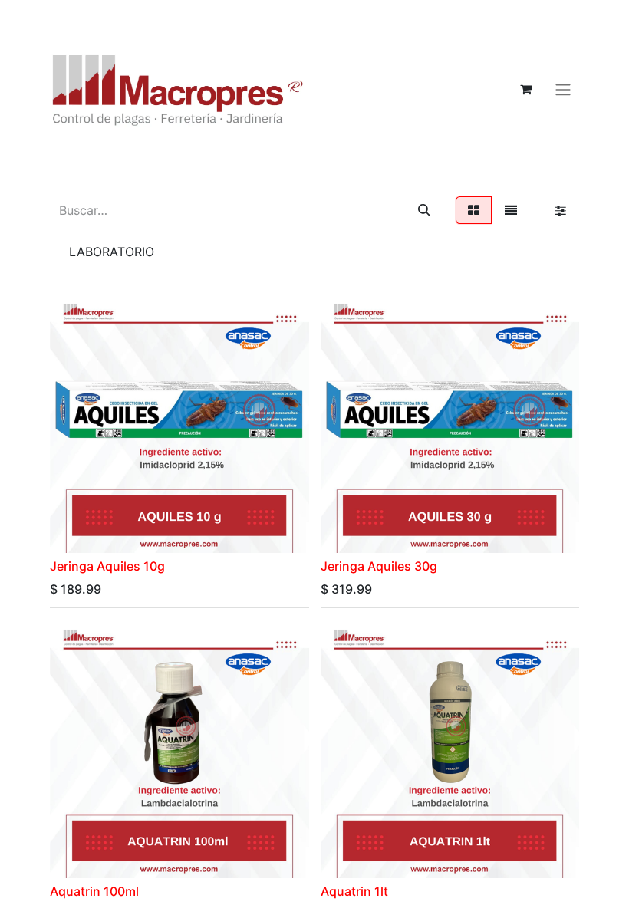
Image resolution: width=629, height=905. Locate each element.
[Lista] (511, 210)
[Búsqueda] (424, 210)
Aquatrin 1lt (354, 891)
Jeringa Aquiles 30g (379, 566)
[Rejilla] (473, 210)
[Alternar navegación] (563, 89)
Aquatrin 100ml (94, 891)
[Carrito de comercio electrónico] (525, 89)
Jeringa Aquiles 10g (107, 566)
